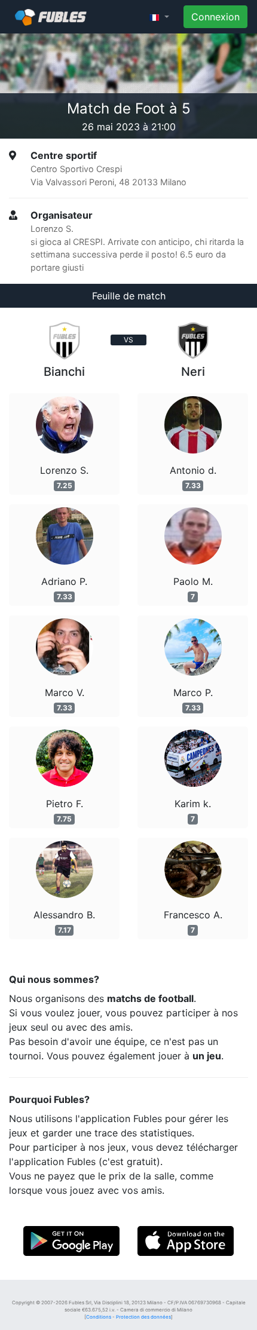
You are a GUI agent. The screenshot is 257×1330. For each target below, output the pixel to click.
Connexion (215, 17)
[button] (159, 17)
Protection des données (143, 1317)
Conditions (98, 1317)
